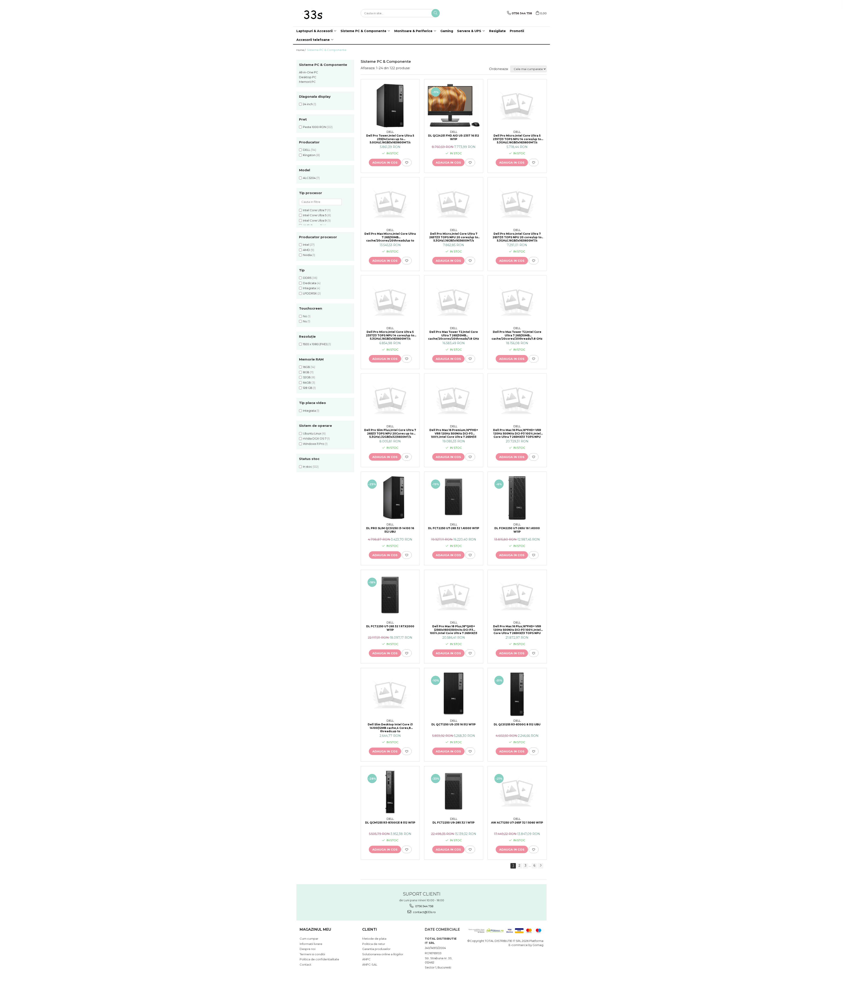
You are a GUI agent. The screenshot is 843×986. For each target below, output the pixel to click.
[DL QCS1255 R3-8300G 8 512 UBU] (517, 694)
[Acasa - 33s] (318, 13)
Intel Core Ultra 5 (314, 215)
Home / (301, 50)
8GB (306, 372)
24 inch (308, 104)
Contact (305, 964)
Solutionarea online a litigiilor (382, 954)
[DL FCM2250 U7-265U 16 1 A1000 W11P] (517, 498)
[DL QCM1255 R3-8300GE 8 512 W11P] (390, 793)
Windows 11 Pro (313, 443)
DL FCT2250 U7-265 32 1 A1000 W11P (453, 528)
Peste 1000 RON (314, 127)
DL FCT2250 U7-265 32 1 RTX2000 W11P (390, 628)
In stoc (307, 466)
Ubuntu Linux (312, 433)
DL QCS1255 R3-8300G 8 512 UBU (517, 724)
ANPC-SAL (369, 964)
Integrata (309, 288)
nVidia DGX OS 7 (314, 438)
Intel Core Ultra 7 (314, 210)
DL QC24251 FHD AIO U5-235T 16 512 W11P (453, 137)
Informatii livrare (311, 944)
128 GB (307, 387)
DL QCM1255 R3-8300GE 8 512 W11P (390, 822)
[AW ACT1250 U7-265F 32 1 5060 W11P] (517, 793)
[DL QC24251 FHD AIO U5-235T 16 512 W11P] (454, 105)
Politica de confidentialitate (319, 959)
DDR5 (307, 277)
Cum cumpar (309, 938)
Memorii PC (307, 81)
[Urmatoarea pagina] (540, 866)
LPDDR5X (310, 293)
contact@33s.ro (424, 912)
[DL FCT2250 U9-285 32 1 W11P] (454, 793)
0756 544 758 (423, 906)
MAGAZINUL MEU (315, 929)
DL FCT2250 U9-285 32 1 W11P (453, 822)
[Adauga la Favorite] (407, 162)
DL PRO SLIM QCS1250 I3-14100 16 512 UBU (390, 529)
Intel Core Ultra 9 (315, 220)
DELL (306, 149)
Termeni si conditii (312, 954)
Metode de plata (374, 938)
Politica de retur (373, 944)
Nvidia (307, 255)
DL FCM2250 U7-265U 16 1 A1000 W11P (517, 529)
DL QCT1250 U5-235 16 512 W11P (453, 724)
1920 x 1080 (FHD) (315, 344)
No (305, 316)
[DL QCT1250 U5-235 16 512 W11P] (454, 694)
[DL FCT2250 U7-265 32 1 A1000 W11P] (454, 498)
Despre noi (307, 949)
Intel (306, 244)
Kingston (309, 155)
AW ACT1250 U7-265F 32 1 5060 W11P (517, 822)
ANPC (366, 959)
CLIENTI (369, 929)
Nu (305, 321)
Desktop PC (307, 77)
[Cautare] (435, 13)
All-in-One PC (308, 72)
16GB (306, 367)
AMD (306, 250)
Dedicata (309, 283)
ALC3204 (309, 178)
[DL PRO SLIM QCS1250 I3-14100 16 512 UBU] (390, 498)
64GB (307, 382)
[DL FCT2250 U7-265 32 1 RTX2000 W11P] (390, 596)
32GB (307, 377)
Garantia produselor (376, 949)
